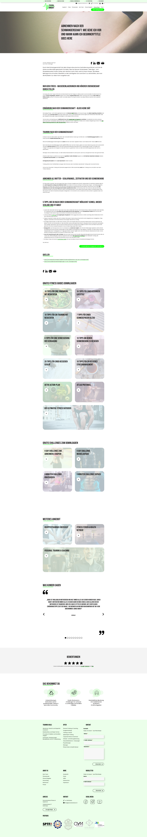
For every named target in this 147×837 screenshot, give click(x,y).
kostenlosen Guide (62, 239)
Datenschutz (66, 780)
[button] (65, 638)
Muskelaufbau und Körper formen (51, 732)
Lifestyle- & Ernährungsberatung (71, 738)
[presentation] (44, 614)
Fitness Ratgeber (89, 7)
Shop (102, 7)
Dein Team (81, 7)
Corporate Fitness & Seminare (70, 736)
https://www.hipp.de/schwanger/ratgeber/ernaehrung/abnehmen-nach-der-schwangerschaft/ (66, 259)
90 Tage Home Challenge (79, 235)
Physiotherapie (67, 743)
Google (82, 666)
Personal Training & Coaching (70, 728)
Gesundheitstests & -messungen (71, 741)
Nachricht (87, 746)
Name (86, 733)
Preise (69, 7)
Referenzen (45, 782)
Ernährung (54, 215)
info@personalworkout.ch (71, 803)
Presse (44, 784)
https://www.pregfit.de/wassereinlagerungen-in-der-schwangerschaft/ (60, 261)
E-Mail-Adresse (88, 740)
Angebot (64, 7)
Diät (72, 113)
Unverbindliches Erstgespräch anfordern (91, 246)
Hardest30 (65, 774)
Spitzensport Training (68, 734)
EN (89, 3)
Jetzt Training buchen (98, 9)
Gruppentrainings (67, 730)
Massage (65, 745)
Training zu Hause (67, 732)
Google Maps (49, 809)
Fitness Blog (96, 7)
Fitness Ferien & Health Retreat (70, 747)
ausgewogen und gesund (74, 119)
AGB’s (64, 778)
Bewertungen (73, 657)
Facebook (87, 666)
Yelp (92, 666)
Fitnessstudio (75, 7)
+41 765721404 (68, 800)
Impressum (66, 782)
